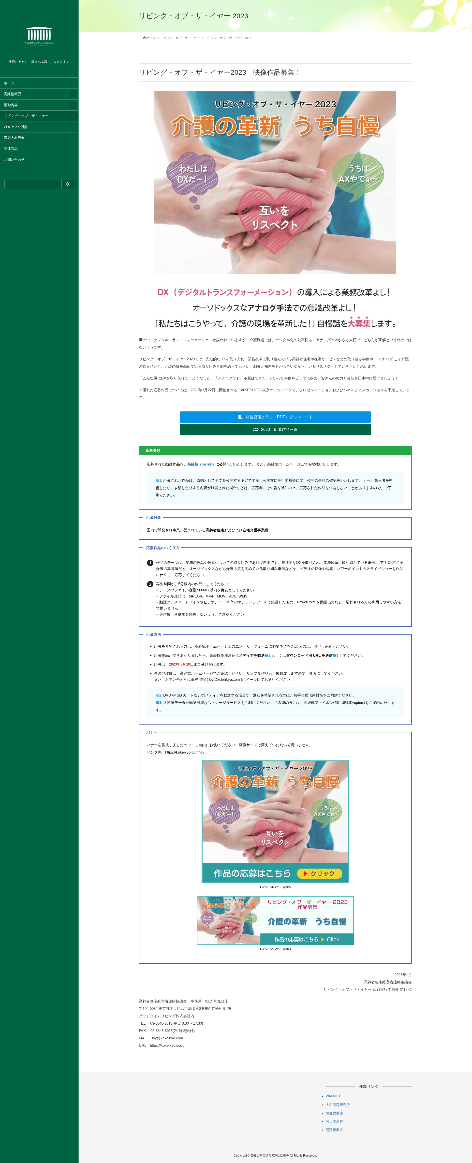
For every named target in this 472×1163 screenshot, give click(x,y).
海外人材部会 (14, 138)
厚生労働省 (334, 1113)
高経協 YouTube (200, 464)
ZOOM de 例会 (15, 127)
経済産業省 (334, 1130)
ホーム (9, 83)
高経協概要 (12, 94)
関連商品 (11, 149)
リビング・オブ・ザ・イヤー (26, 116)
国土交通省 (334, 1121)
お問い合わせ (14, 159)
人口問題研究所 (338, 1105)
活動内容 (11, 105)
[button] (275, 417)
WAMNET (333, 1096)
